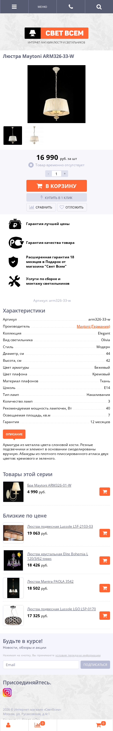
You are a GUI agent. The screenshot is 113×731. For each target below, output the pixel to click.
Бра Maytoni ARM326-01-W (49, 485)
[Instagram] (7, 692)
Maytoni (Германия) (93, 326)
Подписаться (95, 664)
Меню (42, 7)
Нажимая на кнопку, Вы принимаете (52, 655)
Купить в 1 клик (58, 197)
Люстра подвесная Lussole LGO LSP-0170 (61, 609)
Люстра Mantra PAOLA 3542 (50, 581)
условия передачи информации (78, 655)
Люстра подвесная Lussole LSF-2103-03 (60, 526)
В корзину (60, 185)
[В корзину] (104, 491)
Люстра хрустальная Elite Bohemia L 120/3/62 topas (57, 556)
